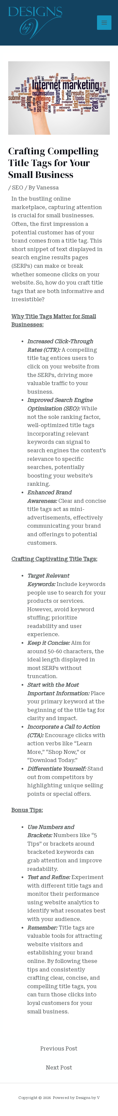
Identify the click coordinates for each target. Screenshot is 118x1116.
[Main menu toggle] (104, 22)
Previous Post (58, 1049)
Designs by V (88, 1098)
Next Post (59, 1068)
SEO (17, 188)
